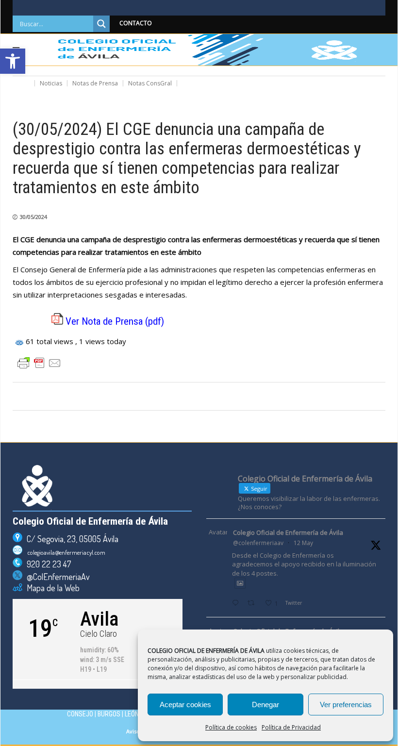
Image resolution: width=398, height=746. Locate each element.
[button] (12, 61)
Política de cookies (231, 727)
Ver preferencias (346, 704)
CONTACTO (135, 23)
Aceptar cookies (185, 704)
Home (21, 83)
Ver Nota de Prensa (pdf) (115, 321)
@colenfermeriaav (258, 543)
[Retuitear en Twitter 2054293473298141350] (253, 603)
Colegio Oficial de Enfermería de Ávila (288, 532)
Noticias (51, 83)
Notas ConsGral (150, 83)
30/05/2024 (33, 216)
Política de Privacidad (291, 727)
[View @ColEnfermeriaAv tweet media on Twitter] (240, 583)
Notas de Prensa (95, 83)
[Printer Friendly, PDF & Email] (39, 363)
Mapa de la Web (51, 587)
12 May (303, 543)
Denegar (265, 704)
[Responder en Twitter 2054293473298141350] (237, 603)
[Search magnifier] (101, 24)
